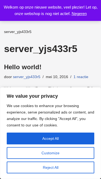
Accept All (50, 138)
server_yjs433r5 (26, 77)
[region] (50, 133)
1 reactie (81, 77)
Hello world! (22, 67)
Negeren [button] (79, 13)
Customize (50, 153)
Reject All (50, 167)
